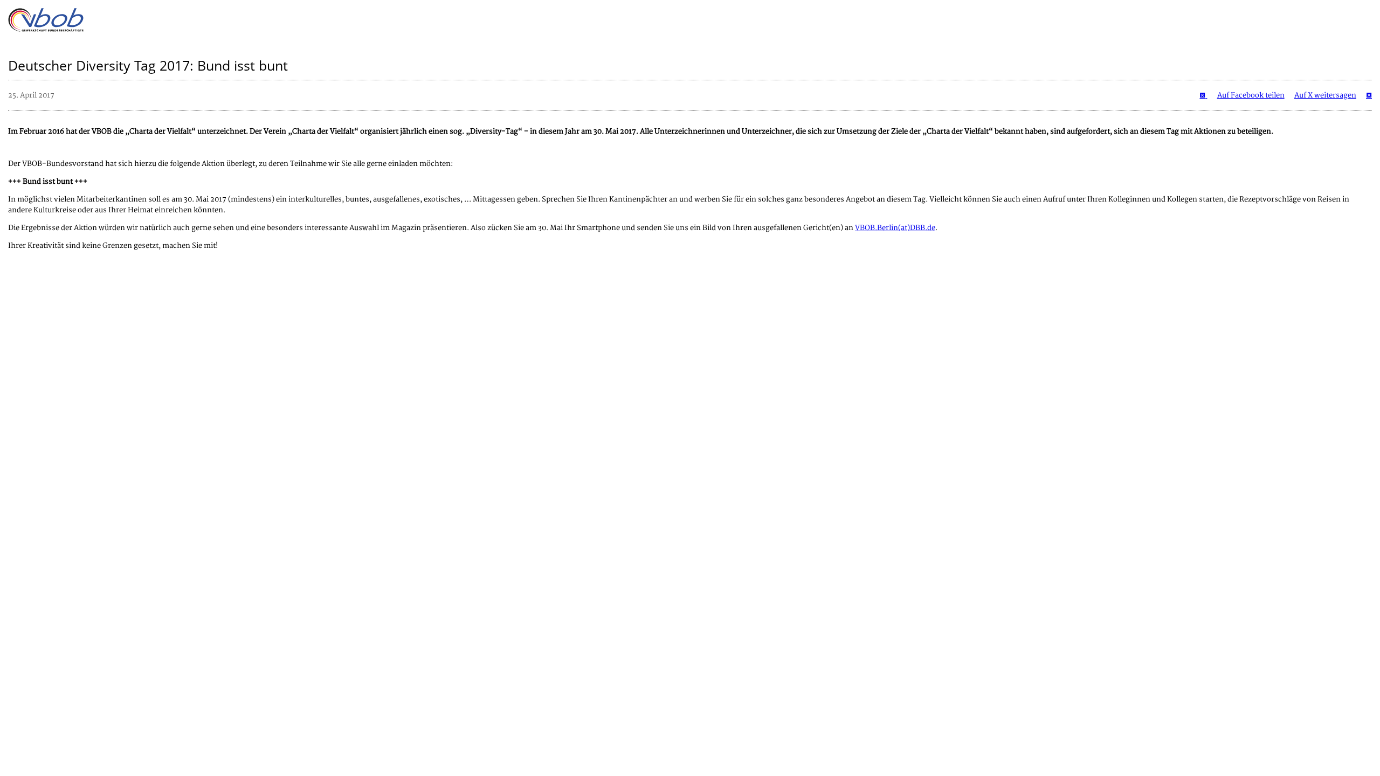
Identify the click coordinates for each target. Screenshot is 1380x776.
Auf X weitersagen (1325, 95)
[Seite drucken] (1203, 95)
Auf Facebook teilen (1251, 95)
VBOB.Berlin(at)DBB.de (895, 228)
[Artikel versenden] (1369, 95)
